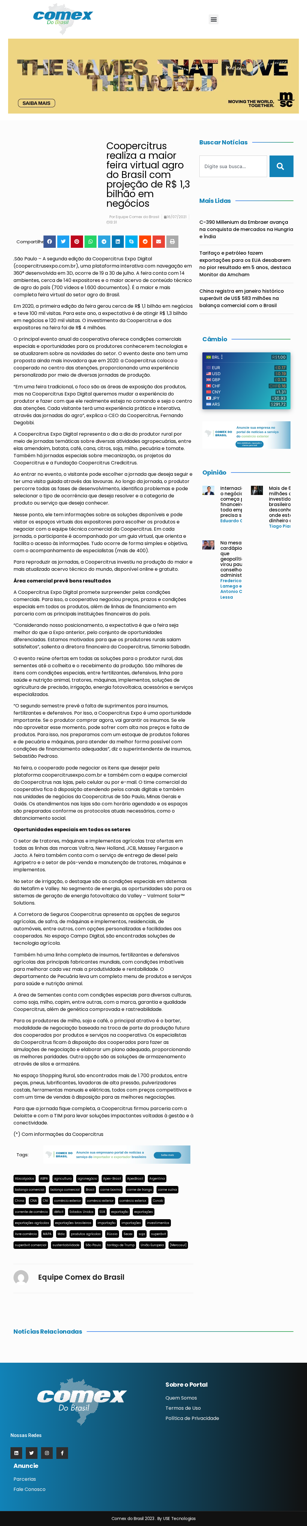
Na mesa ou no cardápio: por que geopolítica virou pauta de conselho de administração (238, 559)
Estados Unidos (82, 1212)
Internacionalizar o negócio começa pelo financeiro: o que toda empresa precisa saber (240, 501)
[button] (214, 19)
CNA (33, 1201)
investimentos (158, 1223)
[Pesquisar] (282, 166)
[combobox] (233, 166)
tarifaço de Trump (121, 1245)
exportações (143, 1212)
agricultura (63, 1178)
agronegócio (87, 1178)
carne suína (167, 1189)
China (19, 1201)
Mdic (61, 1234)
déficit (59, 1212)
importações (131, 1223)
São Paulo (93, 1245)
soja (142, 1234)
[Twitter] (31, 1453)
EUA (102, 1212)
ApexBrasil (135, 1178)
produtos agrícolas (86, 1234)
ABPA (44, 1178)
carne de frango (139, 1189)
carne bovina (110, 1189)
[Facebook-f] (62, 1453)
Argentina (157, 1178)
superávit (158, 1234)
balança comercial (29, 1189)
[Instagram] (47, 1453)
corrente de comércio (31, 1212)
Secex (128, 1234)
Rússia (112, 1234)
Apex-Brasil (112, 1178)
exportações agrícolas (32, 1223)
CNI (45, 1201)
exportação (119, 1212)
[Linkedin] (16, 1453)
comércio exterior (67, 1201)
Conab (158, 1201)
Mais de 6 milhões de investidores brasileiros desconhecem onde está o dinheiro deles (285, 504)
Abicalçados (24, 1178)
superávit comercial (30, 1245)
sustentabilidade (65, 1245)
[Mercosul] (178, 1245)
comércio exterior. (133, 1201)
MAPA (47, 1234)
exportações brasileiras (73, 1223)
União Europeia (152, 1245)
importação (106, 1223)
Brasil (90, 1189)
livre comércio (26, 1234)
